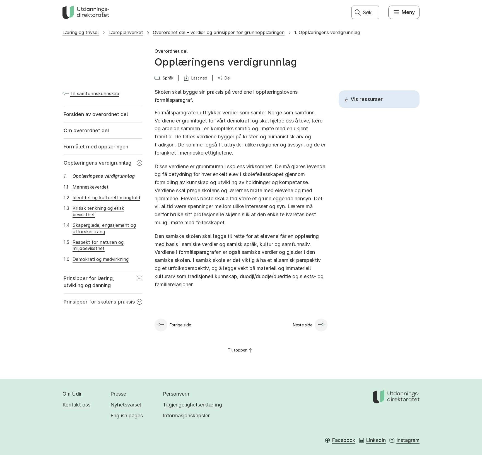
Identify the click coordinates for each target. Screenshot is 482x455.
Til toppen (237, 350)
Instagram (408, 440)
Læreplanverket (126, 32)
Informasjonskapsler (186, 415)
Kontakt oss (76, 405)
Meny (408, 12)
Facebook (343, 440)
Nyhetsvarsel (125, 405)
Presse (118, 394)
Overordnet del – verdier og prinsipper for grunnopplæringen (219, 32)
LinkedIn (376, 440)
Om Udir (72, 394)
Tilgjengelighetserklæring (192, 405)
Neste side (302, 324)
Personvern (176, 394)
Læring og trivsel (80, 32)
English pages (126, 415)
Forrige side (180, 324)
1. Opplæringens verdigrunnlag (327, 32)
